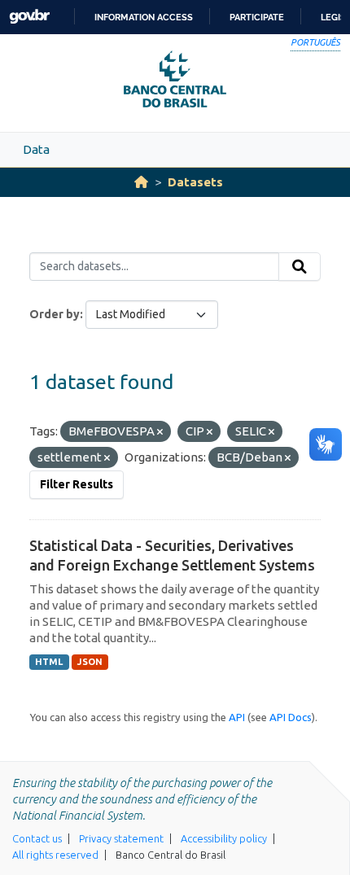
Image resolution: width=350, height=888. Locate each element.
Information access (143, 17)
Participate (257, 17)
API (237, 717)
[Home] (141, 182)
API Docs (290, 717)
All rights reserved (55, 854)
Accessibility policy (224, 838)
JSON (90, 662)
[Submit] (299, 267)
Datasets (195, 182)
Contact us (37, 838)
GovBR (29, 16)
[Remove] (160, 432)
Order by (54, 314)
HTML (49, 662)
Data (36, 149)
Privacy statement (121, 838)
